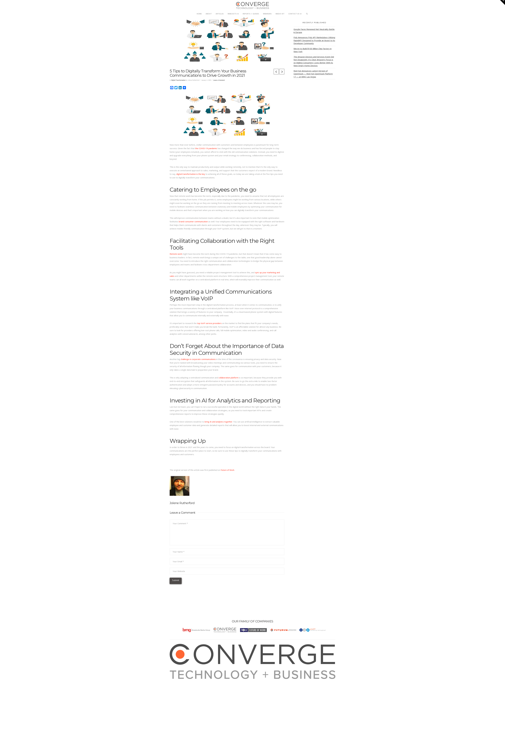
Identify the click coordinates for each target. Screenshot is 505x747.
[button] (502, 2)
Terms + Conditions (182, 687)
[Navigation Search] (307, 13)
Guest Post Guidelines (183, 695)
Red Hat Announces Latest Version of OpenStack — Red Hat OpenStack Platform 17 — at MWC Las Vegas (313, 73)
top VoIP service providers (209, 323)
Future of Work (227, 470)
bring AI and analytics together (218, 421)
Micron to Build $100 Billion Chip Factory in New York (313, 50)
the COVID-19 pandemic (206, 148)
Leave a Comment (219, 80)
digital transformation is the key (190, 174)
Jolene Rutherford (182, 503)
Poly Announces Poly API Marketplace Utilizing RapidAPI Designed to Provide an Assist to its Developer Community (314, 40)
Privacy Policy (179, 691)
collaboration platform (228, 377)
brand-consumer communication (193, 221)
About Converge (180, 680)
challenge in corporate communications (198, 359)
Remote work (176, 254)
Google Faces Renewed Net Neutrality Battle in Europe (314, 31)
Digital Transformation (178, 80)
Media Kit (177, 684)
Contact (176, 698)
